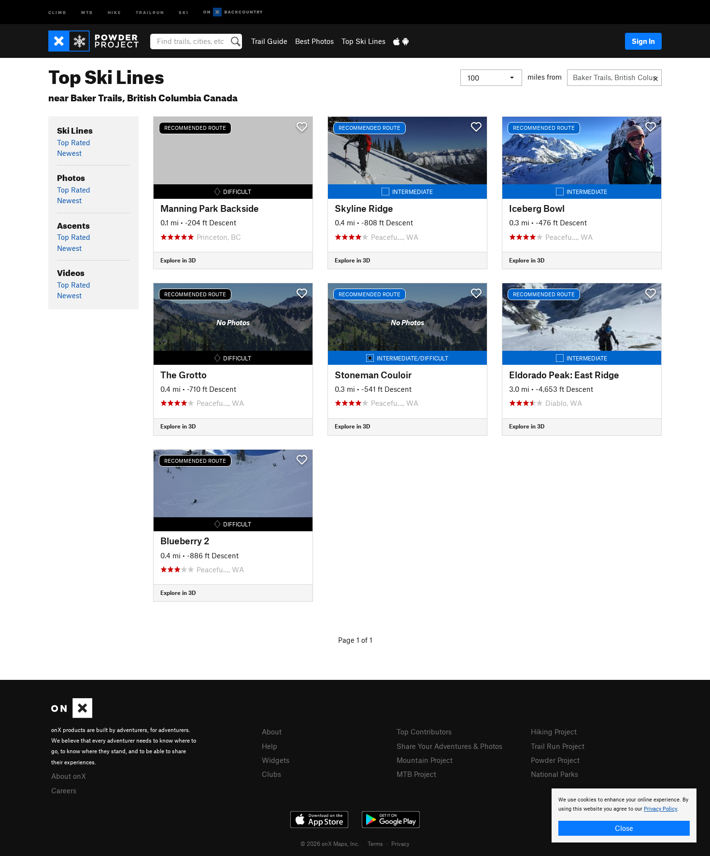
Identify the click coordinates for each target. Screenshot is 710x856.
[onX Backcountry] (233, 12)
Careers (63, 790)
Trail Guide (269, 41)
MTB (87, 12)
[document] (624, 815)
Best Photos (314, 41)
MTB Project (416, 774)
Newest (69, 153)
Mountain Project (425, 760)
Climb (57, 12)
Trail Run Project (557, 746)
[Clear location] (655, 77)
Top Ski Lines (363, 41)
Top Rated (73, 142)
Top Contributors (424, 731)
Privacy (400, 843)
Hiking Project (554, 731)
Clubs (271, 774)
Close (624, 828)
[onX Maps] (71, 715)
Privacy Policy (660, 809)
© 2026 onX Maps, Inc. (329, 843)
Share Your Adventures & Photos (449, 746)
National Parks (554, 774)
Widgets (275, 760)
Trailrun (150, 12)
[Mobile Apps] (401, 41)
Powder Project (555, 760)
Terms (375, 843)
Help (269, 746)
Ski (184, 12)
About (272, 731)
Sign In (643, 41)
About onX (68, 776)
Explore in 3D (178, 260)
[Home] (98, 41)
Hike (114, 12)
